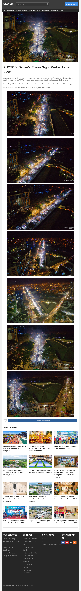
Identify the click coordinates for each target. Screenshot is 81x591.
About (62, 10)
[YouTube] (67, 542)
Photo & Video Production (34, 10)
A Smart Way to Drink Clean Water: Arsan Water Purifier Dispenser (13, 499)
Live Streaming (10, 10)
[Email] (71, 542)
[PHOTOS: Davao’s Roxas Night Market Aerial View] (15, 437)
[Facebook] (63, 542)
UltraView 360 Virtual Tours (21, 10)
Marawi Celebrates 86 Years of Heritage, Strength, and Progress (14, 448)
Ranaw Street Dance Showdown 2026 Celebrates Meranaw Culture (39, 448)
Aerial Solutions (45, 10)
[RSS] (74, 542)
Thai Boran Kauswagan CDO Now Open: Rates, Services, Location (39, 499)
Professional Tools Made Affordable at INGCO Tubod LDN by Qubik (13, 472)
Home (4, 10)
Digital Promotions (55, 10)
